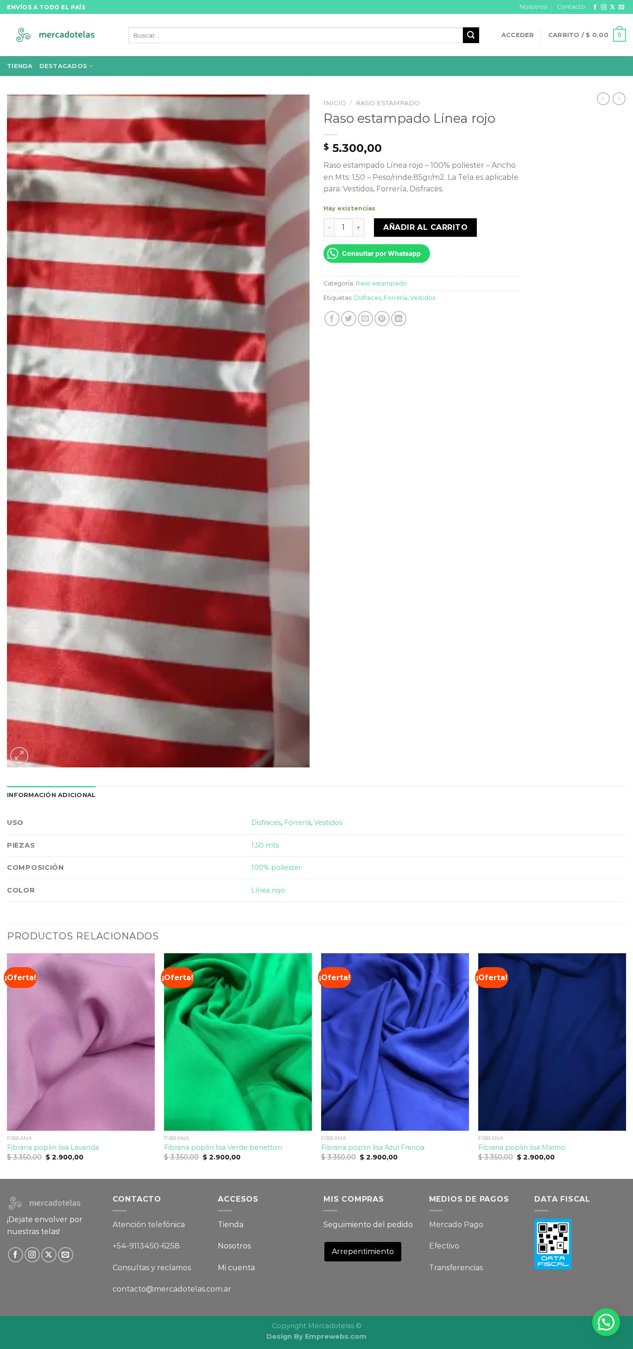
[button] (606, 1322)
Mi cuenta (236, 1267)
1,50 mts (265, 845)
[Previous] (7, 1065)
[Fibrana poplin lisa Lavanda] (81, 1042)
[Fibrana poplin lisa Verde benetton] (238, 1042)
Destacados (63, 66)
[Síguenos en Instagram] (604, 7)
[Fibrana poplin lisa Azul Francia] (395, 1042)
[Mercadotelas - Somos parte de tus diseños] (60, 35)
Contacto (571, 6)
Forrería (395, 297)
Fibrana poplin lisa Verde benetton (223, 1147)
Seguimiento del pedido (368, 1224)
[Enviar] (471, 35)
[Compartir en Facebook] (332, 318)
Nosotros (533, 6)
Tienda (20, 66)
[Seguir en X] (612, 7)
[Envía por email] (365, 318)
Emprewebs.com (336, 1336)
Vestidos (422, 297)
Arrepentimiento (363, 1251)
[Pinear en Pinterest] (382, 318)
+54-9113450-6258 (146, 1245)
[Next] (626, 1065)
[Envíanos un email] (621, 7)
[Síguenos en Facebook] (595, 7)
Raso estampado (388, 103)
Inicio (334, 103)
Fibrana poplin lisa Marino (521, 1147)
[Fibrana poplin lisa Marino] (552, 1042)
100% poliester (276, 867)
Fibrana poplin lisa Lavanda (53, 1147)
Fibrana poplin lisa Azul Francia (372, 1147)
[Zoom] (19, 756)
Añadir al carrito (425, 227)
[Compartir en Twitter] (348, 318)
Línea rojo (268, 890)
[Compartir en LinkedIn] (398, 318)
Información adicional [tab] (51, 795)
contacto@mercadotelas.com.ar (172, 1289)
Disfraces (367, 297)
